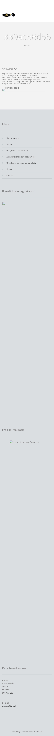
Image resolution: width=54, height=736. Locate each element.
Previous (8, 87)
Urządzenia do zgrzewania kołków (21, 162)
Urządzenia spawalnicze (17, 150)
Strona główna (12, 138)
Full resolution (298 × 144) (21, 83)
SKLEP (9, 144)
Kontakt (9, 175)
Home (27, 45)
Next (18, 87)
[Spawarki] (9, 14)
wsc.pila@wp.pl (9, 705)
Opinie (9, 169)
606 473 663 (7, 692)
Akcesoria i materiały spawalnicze (21, 156)
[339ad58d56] (23, 99)
